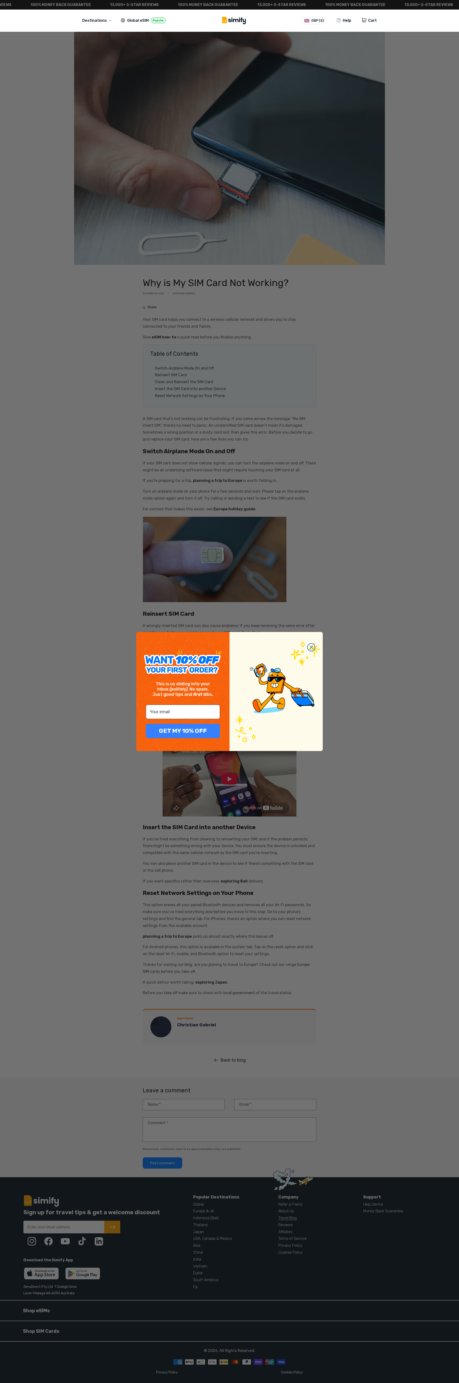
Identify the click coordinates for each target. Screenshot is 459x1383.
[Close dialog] (311, 647)
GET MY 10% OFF (183, 730)
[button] (97, 20)
